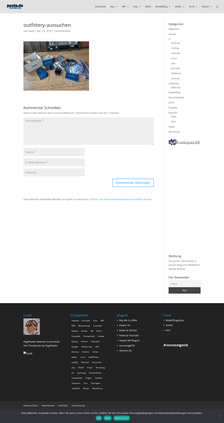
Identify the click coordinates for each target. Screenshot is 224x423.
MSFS (148, 6)
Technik (175, 78)
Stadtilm (98, 378)
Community (78, 405)
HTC (97, 346)
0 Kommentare (62, 31)
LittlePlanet (93, 357)
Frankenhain (89, 336)
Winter (86, 388)
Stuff (191, 6)
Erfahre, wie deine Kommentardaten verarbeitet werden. (121, 199)
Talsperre (75, 383)
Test (86, 383)
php (135, 6)
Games (172, 34)
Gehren (84, 341)
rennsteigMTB (127, 345)
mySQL (74, 362)
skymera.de (125, 350)
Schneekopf (76, 378)
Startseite (100, 6)
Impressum (48, 405)
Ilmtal (95, 351)
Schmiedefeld (95, 372)
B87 (102, 320)
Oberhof (85, 362)
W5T (168, 330)
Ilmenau (75, 351)
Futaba (101, 336)
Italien (74, 357)
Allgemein (174, 29)
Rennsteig (100, 367)
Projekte (173, 107)
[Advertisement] (185, 200)
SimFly (169, 325)
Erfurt (99, 331)
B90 (73, 325)
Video (172, 126)
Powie (31, 31)
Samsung (81, 372)
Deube (84, 331)
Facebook (75, 336)
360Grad (175, 87)
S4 (72, 372)
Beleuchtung (84, 325)
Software (176, 73)
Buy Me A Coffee (128, 320)
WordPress (174, 131)
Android (175, 43)
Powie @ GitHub (128, 330)
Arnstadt (86, 320)
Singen (88, 378)
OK (98, 418)
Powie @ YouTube (129, 335)
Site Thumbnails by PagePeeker (40, 345)
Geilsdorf (95, 341)
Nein (107, 418)
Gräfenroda (86, 346)
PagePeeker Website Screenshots (41, 341)
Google (74, 346)
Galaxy (74, 341)
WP (124, 6)
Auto (173, 116)
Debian (74, 331)
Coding (175, 48)
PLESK (81, 367)
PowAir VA (124, 325)
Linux (174, 58)
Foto (173, 121)
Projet (89, 367)
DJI (92, 331)
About (205, 6)
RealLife (173, 112)
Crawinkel (97, 325)
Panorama (97, 362)
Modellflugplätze (175, 320)
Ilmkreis (85, 351)
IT (170, 39)
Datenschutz (30, 405)
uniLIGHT (75, 388)
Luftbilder (174, 83)
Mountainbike (176, 97)
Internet (175, 53)
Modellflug (161, 6)
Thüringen (95, 383)
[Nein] (220, 416)
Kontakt (63, 405)
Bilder (178, 6)
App (112, 6)
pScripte (175, 68)
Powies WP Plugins (129, 340)
